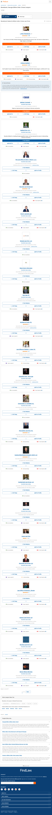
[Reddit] (16, 789)
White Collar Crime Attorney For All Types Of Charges (14, 731)
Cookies (15, 812)
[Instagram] (12, 789)
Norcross (20, 708)
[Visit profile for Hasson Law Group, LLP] (26, 612)
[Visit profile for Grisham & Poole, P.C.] (26, 317)
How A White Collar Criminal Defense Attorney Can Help (15, 744)
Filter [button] (3, 10)
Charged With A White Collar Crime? (10, 721)
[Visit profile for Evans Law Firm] (26, 531)
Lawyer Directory (3, 5)
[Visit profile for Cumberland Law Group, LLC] (26, 477)
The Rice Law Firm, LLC (26, 644)
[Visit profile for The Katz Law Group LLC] (26, 181)
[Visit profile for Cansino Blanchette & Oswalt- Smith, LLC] (26, 450)
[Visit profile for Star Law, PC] (26, 290)
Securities (23, 703)
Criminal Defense (6, 703)
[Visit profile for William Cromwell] (26, 97)
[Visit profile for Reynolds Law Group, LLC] (26, 558)
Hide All (6, 714)
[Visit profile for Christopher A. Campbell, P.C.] (26, 398)
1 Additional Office (36, 192)
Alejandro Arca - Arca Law (26, 376)
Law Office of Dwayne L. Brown (26, 590)
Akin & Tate (26, 509)
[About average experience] (45, 49)
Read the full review (24, 88)
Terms (2, 812)
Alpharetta (12, 708)
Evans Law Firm (26, 536)
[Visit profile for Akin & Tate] (26, 504)
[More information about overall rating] (29, 35)
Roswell (3, 708)
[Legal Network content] (50, 806)
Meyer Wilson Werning (26, 672)
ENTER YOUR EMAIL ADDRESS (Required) (8, 780)
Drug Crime (29, 703)
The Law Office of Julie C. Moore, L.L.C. (26, 159)
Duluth (16, 708)
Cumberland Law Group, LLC (26, 482)
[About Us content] (50, 793)
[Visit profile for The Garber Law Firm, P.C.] (26, 425)
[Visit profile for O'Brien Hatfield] (26, 58)
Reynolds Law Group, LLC (26, 563)
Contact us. (45, 776)
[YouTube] (5, 789)
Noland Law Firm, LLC (26, 241)
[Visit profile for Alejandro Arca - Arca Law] (26, 371)
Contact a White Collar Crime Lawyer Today (12, 755)
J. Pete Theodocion (25, 33)
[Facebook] (2, 789)
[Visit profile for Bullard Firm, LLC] (26, 125)
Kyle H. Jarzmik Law (26, 214)
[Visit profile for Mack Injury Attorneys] (26, 263)
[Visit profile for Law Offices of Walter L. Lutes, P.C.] (26, 344)
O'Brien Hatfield (25, 63)
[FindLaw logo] (5, 2)
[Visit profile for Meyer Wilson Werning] (26, 666)
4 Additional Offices (35, 165)
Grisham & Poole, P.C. (26, 322)
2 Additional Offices (33, 327)
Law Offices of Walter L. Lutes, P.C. (26, 349)
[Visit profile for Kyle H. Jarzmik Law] (26, 209)
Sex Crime (35, 703)
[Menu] (1, 2)
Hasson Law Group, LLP (26, 617)
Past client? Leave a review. (26, 104)
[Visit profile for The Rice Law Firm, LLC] (26, 639)
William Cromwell (25, 102)
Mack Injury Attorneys (26, 268)
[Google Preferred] (19, 789)
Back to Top (26, 765)
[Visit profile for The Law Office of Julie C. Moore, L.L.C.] (26, 154)
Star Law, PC (26, 295)
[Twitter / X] (9, 789)
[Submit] (35, 783)
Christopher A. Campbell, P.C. (26, 403)
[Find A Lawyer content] (50, 796)
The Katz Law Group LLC (26, 186)
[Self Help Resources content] (50, 800)
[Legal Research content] (50, 803)
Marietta (7, 708)
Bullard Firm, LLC (25, 130)
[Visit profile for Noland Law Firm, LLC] (26, 236)
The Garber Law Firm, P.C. (26, 430)
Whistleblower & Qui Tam (15, 703)
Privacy (6, 812)
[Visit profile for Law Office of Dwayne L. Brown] (26, 585)
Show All (2, 714)
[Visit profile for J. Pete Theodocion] (26, 28)
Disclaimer (11, 812)
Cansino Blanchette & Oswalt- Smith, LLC (26, 455)
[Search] (50, 1)
